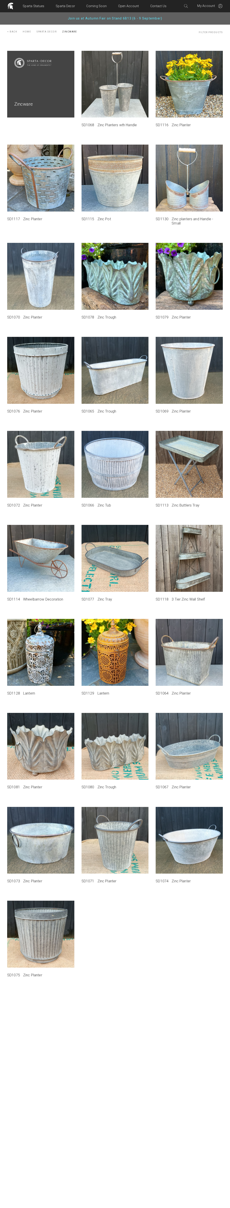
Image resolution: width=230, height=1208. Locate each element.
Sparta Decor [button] (65, 6)
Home (27, 31)
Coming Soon (96, 6)
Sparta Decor (47, 31)
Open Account (128, 6)
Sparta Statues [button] (33, 6)
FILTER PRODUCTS (211, 32)
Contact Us (158, 6)
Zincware (69, 31)
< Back (12, 31)
